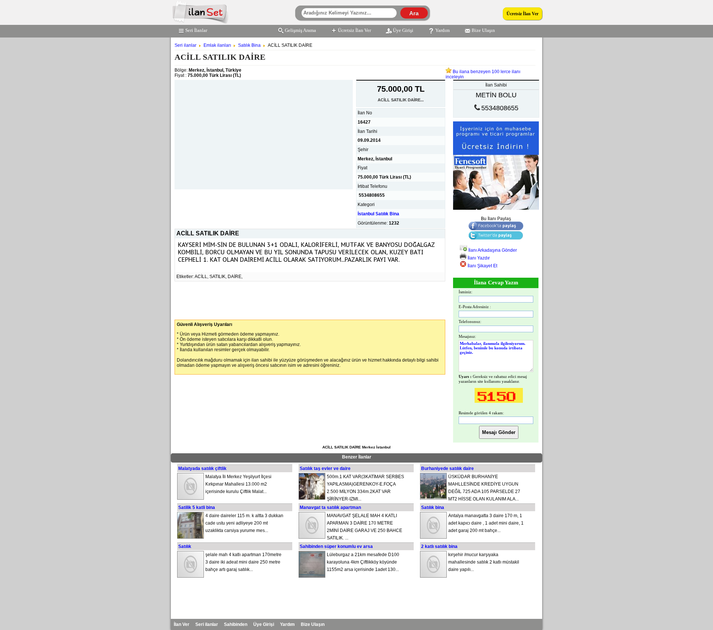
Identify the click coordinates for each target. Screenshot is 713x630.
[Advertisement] (263, 131)
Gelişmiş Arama (300, 30)
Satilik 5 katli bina (196, 507)
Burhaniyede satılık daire (447, 468)
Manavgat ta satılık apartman (330, 507)
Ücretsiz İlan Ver (522, 13)
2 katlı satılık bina (439, 546)
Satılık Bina (249, 45)
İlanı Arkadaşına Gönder (492, 250)
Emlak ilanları (217, 45)
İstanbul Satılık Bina (378, 213)
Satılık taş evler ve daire (325, 468)
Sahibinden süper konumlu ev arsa (336, 546)
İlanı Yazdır (478, 258)
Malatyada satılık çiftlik (202, 468)
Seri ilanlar (185, 45)
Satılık (184, 546)
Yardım (442, 30)
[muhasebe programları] (496, 208)
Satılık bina (432, 507)
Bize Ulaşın (483, 30)
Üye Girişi (403, 30)
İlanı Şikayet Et (481, 265)
